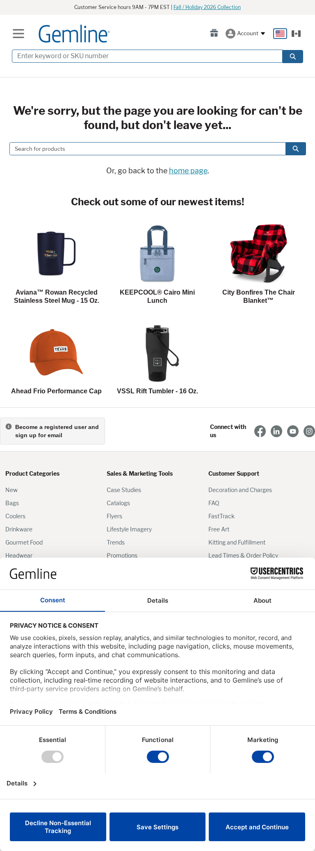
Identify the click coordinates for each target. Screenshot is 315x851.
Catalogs (118, 502)
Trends (116, 542)
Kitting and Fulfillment (236, 542)
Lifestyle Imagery (129, 529)
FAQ (213, 502)
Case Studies (124, 489)
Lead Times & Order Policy (243, 555)
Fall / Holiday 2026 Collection (207, 7)
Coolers (15, 516)
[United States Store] (280, 33)
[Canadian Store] (296, 33)
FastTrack (221, 516)
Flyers (114, 516)
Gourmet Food (24, 542)
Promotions (122, 555)
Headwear (18, 555)
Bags (12, 502)
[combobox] (144, 149)
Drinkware (18, 529)
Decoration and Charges (240, 489)
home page (188, 170)
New (11, 489)
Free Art (218, 529)
